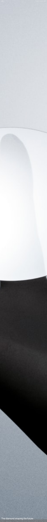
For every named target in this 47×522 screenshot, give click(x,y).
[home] (2, 1)
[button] (37, 1)
